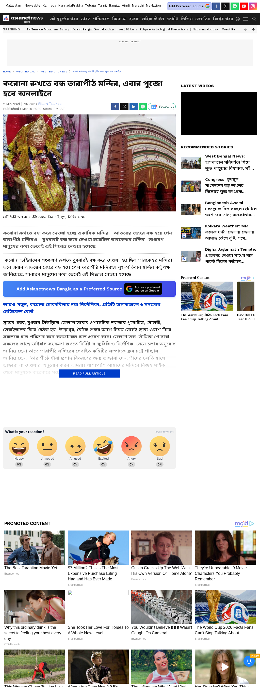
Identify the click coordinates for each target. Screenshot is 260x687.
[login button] (239, 19)
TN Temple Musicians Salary (48, 29)
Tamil (102, 5)
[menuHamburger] (245, 19)
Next (253, 29)
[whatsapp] (235, 6)
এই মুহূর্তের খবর (64, 18)
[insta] (253, 6)
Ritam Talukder (50, 104)
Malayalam (13, 5)
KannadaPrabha (70, 5)
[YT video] (244, 6)
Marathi (138, 5)
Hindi (126, 5)
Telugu (90, 5)
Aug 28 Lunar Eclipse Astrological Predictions (153, 29)
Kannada (49, 5)
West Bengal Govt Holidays (94, 29)
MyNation (153, 5)
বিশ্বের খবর (223, 18)
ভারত (86, 18)
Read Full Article (89, 373)
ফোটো (172, 18)
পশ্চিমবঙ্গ (101, 18)
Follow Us (166, 106)
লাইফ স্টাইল (153, 18)
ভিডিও (187, 18)
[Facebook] (216, 6)
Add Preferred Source (186, 6)
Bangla (114, 5)
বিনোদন (119, 18)
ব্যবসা (134, 18)
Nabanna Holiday (205, 29)
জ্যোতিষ (202, 18)
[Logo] (24, 19)
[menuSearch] (254, 19)
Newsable (32, 5)
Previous (245, 29)
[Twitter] (225, 6)
